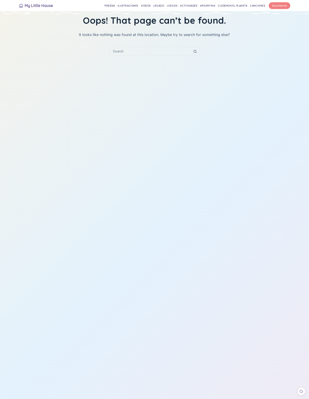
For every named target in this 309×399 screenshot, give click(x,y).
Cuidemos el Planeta (232, 5)
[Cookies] (301, 391)
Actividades (188, 5)
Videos (146, 5)
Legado (158, 5)
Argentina (207, 5)
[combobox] (150, 51)
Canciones (257, 5)
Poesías (110, 5)
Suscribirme (279, 5)
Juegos (172, 5)
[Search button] (195, 51)
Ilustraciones (128, 5)
